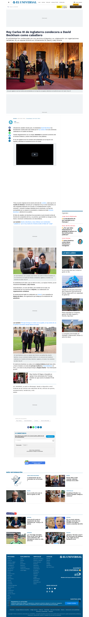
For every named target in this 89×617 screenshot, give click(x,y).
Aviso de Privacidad (55, 609)
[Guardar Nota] (10, 141)
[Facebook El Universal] (49, 589)
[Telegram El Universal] (47, 589)
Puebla (48, 562)
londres (36, 420)
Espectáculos (10, 587)
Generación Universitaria (36, 567)
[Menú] (8, 2)
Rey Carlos (19, 420)
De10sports (36, 572)
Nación (9, 558)
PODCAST (48, 2)
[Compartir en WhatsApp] (10, 133)
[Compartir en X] (10, 130)
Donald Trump (10, 573)
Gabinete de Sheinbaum (10, 569)
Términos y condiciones (41, 611)
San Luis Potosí (50, 567)
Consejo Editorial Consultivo (22, 609)
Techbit (9, 597)
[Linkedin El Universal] (52, 591)
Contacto (50, 611)
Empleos (35, 563)
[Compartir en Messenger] (10, 136)
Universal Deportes (12, 585)
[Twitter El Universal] (52, 589)
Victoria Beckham (45, 420)
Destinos (22, 565)
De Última (22, 563)
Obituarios (36, 565)
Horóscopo (36, 580)
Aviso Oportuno (37, 562)
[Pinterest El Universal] (49, 591)
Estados (9, 577)
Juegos (35, 577)
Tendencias (10, 592)
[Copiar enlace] (10, 138)
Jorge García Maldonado (69, 216)
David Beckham (28, 420)
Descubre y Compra (38, 558)
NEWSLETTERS (54, 2)
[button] (76, 7)
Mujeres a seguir (11, 562)
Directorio (12, 609)
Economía (9, 583)
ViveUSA (35, 575)
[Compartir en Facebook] (10, 128)
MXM (39, 2)
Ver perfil (16, 122)
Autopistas (23, 567)
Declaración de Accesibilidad (72, 609)
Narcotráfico (10, 578)
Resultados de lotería (37, 582)
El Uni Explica (10, 567)
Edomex (48, 558)
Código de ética (34, 609)
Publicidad (46, 609)
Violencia (41, 609)
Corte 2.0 (9, 560)
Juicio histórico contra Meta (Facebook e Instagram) (68, 243)
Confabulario (10, 590)
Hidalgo (48, 563)
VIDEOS (43, 2)
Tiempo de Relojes (25, 568)
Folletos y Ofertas (37, 560)
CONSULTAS (61, 2)
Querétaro (48, 565)
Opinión (65, 213)
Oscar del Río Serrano (68, 225)
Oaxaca (48, 560)
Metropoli (9, 575)
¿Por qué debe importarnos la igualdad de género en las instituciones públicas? (69, 231)
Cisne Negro (23, 570)
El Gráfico (35, 570)
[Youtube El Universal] (55, 589)
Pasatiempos (36, 578)
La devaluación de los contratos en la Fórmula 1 (68, 220)
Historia (62, 609)
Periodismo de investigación (10, 564)
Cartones (9, 582)
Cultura (9, 588)
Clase (21, 558)
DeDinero (35, 573)
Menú (8, 598)
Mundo (15, 118)
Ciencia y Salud (11, 593)
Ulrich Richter (66, 238)
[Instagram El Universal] (47, 591)
